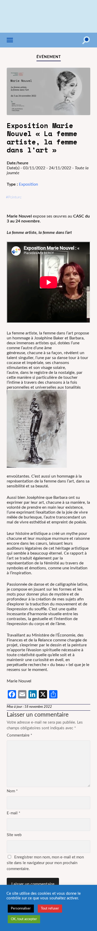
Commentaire (19, 735)
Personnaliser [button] (21, 908)
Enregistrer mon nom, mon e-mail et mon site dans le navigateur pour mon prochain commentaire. (45, 863)
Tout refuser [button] (50, 908)
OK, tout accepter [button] (24, 919)
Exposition (28, 184)
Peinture (14, 197)
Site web (14, 835)
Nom (12, 791)
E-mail (13, 813)
